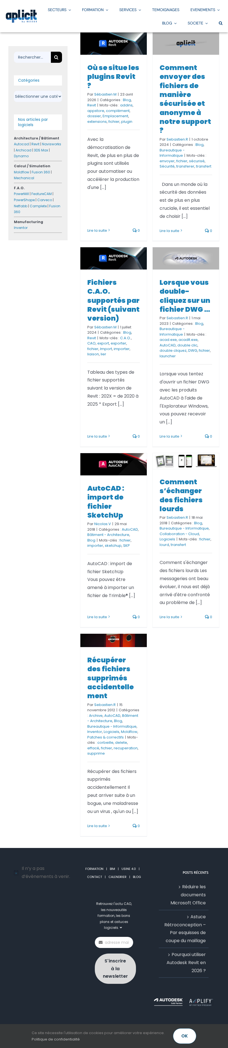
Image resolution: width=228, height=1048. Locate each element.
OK (184, 1036)
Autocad (21, 144)
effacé (93, 748)
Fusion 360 (41, 172)
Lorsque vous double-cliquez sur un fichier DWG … (185, 296)
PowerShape (24, 200)
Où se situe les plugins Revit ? (113, 77)
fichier (114, 121)
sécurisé (197, 161)
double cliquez (173, 350)
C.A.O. (125, 338)
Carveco (44, 200)
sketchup (113, 545)
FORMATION (94, 869)
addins (126, 105)
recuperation (126, 748)
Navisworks (51, 144)
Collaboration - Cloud (179, 534)
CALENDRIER (117, 877)
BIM (112, 869)
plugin (126, 121)
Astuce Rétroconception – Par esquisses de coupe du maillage (185, 929)
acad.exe (168, 339)
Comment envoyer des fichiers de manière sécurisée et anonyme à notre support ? (185, 99)
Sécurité (167, 166)
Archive (96, 715)
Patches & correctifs (105, 737)
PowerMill (21, 193)
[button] (220, 22)
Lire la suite (97, 230)
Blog (127, 100)
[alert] (44, 873)
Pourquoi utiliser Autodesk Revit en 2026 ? (186, 962)
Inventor (94, 731)
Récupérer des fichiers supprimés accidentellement (110, 678)
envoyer (167, 161)
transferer (185, 166)
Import (106, 348)
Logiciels (167, 539)
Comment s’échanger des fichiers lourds (181, 495)
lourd (164, 544)
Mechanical (24, 178)
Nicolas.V (102, 524)
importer (122, 348)
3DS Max (41, 150)
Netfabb (20, 206)
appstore (95, 110)
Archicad (23, 150)
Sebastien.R (177, 139)
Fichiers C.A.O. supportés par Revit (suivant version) (113, 300)
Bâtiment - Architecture (108, 534)
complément (118, 110)
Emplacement (115, 116)
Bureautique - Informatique (172, 153)
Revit (91, 105)
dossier (94, 116)
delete (121, 742)
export (103, 343)
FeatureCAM (41, 193)
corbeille (105, 742)
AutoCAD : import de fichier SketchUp (105, 501)
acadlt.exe (188, 339)
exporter (118, 343)
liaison (93, 354)
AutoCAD (168, 345)
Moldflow (129, 731)
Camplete (38, 206)
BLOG (137, 877)
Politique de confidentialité (56, 1039)
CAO (91, 343)
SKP (126, 545)
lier (103, 354)
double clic (187, 345)
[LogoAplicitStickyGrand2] (21, 11)
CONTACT (94, 877)
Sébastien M (105, 94)
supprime (96, 753)
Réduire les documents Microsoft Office (188, 895)
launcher (168, 356)
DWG (192, 350)
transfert (203, 166)
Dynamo (21, 156)
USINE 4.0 (129, 869)
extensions (97, 121)
